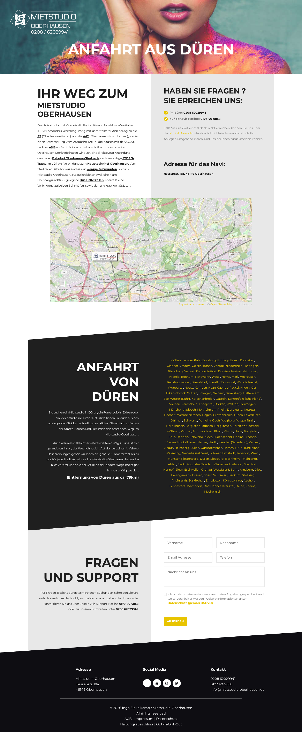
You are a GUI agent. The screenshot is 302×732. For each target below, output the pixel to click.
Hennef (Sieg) (173, 469)
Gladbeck (173, 366)
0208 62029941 (194, 112)
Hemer (202, 442)
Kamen (186, 431)
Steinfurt (250, 464)
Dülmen (176, 420)
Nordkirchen (175, 426)
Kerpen (254, 442)
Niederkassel (191, 453)
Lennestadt (177, 486)
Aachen (249, 480)
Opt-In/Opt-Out (169, 724)
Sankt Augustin (189, 464)
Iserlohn (182, 437)
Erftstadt (228, 453)
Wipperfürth (245, 420)
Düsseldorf (199, 382)
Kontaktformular (181, 133)
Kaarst (252, 382)
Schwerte (190, 420)
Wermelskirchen (189, 415)
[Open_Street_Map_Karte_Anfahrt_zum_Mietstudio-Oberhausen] (151, 250)
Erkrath (214, 382)
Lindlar (238, 437)
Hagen (207, 415)
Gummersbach (211, 448)
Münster (174, 459)
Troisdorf (242, 453)
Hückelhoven (186, 442)
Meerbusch (247, 377)
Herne (226, 377)
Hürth (213, 442)
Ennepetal (206, 404)
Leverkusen (252, 415)
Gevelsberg (234, 393)
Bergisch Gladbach (199, 426)
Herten (236, 371)
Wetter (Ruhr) (180, 399)
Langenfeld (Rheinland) (244, 399)
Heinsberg (182, 448)
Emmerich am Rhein (207, 431)
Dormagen (248, 404)
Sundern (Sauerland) (216, 464)
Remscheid (189, 404)
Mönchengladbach (182, 409)
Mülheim (173, 431)
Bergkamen (222, 426)
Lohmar (215, 453)
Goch (216, 420)
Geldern (218, 393)
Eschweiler (192, 469)
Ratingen (251, 366)
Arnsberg (246, 469)
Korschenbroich (202, 399)
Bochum (187, 377)
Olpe (258, 469)
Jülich (195, 448)
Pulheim (205, 420)
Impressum (143, 719)
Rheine (250, 486)
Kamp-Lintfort (206, 371)
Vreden (171, 442)
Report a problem (191, 304)
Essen (234, 360)
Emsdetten (213, 480)
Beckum (234, 475)
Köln (172, 437)
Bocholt (170, 415)
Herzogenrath (181, 475)
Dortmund (234, 409)
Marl (235, 377)
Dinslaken (247, 360)
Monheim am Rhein (211, 409)
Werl (204, 453)
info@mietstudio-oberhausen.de (238, 690)
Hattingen (249, 371)
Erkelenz (239, 426)
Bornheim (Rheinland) (241, 459)
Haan (212, 387)
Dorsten (224, 371)
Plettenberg (189, 459)
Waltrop (232, 404)
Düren (204, 459)
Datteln (221, 399)
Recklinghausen (178, 382)
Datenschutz (167, 719)
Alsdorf (237, 464)
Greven (197, 475)
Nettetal (250, 409)
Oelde (240, 486)
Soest (208, 475)
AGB (128, 719)
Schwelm (196, 437)
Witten (192, 393)
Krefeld (174, 377)
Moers (186, 366)
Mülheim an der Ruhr (186, 360)
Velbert (189, 371)
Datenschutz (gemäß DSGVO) (190, 603)
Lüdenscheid (223, 437)
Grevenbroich (223, 415)
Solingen (205, 393)
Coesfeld (252, 426)
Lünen (238, 415)
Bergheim (251, 431)
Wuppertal (175, 387)
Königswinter (232, 480)
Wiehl (255, 453)
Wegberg (228, 420)
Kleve (208, 437)
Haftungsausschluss (136, 724)
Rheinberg (175, 371)
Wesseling (173, 453)
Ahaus (168, 448)
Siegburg (217, 459)
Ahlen (172, 464)
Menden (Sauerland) (233, 442)
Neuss (189, 387)
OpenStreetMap (221, 304)
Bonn (234, 469)
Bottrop (223, 360)
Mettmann (202, 377)
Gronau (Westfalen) (215, 469)
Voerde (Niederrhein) (228, 366)
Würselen (220, 475)
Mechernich (212, 491)
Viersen (174, 404)
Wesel (216, 377)
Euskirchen (196, 480)
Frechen (250, 437)
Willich (242, 382)
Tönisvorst (227, 382)
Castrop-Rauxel (228, 387)
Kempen (201, 387)
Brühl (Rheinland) (248, 448)
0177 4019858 (210, 119)
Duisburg (209, 360)
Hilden (245, 387)
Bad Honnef (212, 486)
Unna (238, 431)
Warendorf (194, 486)
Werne (228, 431)
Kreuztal (228, 486)
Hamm (229, 448)
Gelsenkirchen (202, 366)
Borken (220, 404)
